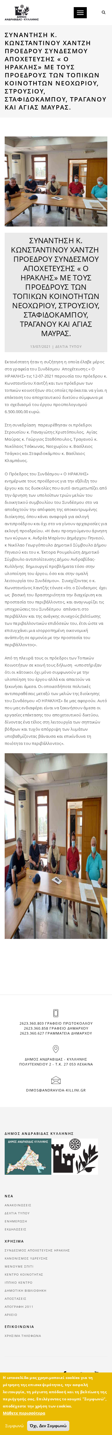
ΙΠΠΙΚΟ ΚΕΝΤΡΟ (19, 1282)
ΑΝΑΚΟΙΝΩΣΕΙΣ (18, 1205)
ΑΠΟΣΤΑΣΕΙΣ (15, 1298)
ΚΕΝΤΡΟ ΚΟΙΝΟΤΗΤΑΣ (24, 1274)
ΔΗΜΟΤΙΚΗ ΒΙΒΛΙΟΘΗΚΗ (25, 1290)
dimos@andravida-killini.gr (56, 1090)
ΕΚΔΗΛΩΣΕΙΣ (15, 1229)
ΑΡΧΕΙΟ (11, 1314)
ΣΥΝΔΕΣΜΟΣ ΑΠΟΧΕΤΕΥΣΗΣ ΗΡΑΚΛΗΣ (37, 1250)
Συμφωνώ (14, 1426)
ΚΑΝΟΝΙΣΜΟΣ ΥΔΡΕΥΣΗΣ (26, 1258)
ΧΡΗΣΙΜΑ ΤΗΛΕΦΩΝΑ (23, 1335)
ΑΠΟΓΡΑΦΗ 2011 (19, 1306)
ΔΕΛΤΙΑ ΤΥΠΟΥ (68, 346)
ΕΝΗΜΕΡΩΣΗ (16, 1221)
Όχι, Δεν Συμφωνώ (48, 1426)
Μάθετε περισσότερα (24, 1413)
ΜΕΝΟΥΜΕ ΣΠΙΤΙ (19, 1266)
